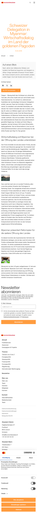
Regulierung (5, 366)
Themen (5, 352)
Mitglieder (5, 388)
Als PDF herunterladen (9, 90)
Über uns (5, 378)
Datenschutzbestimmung (9, 409)
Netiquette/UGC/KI (7, 416)
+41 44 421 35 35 (8, 437)
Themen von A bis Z (8, 355)
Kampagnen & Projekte (9, 347)
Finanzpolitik (6, 362)
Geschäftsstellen (7, 398)
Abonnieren (18, 322)
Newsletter (6, 373)
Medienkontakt (6, 400)
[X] (7, 85)
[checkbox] (2, 311)
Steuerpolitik (6, 359)
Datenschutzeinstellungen (9, 411)
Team (3, 383)
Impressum (25, 317)
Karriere (4, 390)
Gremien (4, 386)
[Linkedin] (11, 85)
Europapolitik (6, 364)
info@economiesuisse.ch (10, 435)
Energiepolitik (6, 357)
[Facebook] (3, 85)
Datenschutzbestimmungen (11, 317)
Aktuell (3, 56)
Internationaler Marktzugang (11, 369)
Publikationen (6, 343)
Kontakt (4, 395)
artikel (12, 56)
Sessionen (5, 345)
